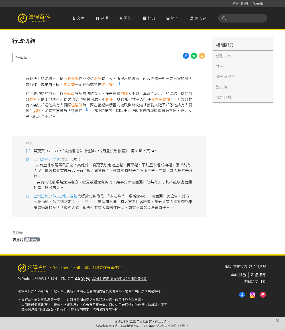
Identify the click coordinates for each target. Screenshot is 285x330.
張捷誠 (25, 239)
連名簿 (221, 87)
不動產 (69, 93)
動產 (109, 99)
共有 (33, 99)
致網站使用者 (254, 281)
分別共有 (223, 55)
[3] (88, 109)
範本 (172, 18)
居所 (37, 110)
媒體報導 (258, 274)
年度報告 (238, 274)
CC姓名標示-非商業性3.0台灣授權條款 (119, 278)
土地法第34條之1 (47, 159)
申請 (124, 93)
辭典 (149, 18)
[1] (118, 83)
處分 (97, 78)
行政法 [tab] (21, 57)
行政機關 (71, 78)
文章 (78, 18)
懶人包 (198, 18)
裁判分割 (223, 97)
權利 (112, 84)
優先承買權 (160, 99)
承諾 (63, 84)
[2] (171, 98)
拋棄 (105, 84)
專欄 (102, 18)
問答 (125, 18)
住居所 (76, 104)
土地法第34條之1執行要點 (55, 196)
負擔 (71, 84)
